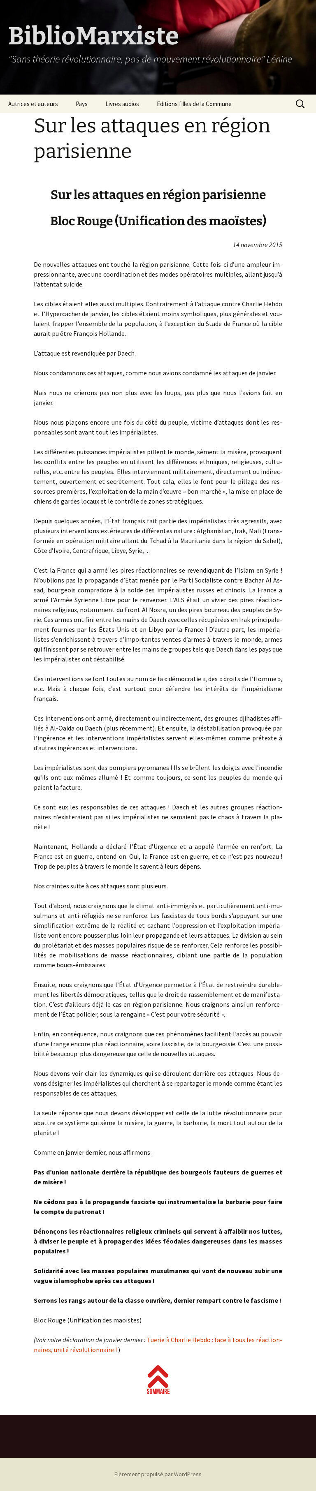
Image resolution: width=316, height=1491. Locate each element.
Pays (82, 104)
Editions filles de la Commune (194, 104)
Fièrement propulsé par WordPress (158, 1474)
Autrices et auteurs (33, 104)
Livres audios (122, 104)
